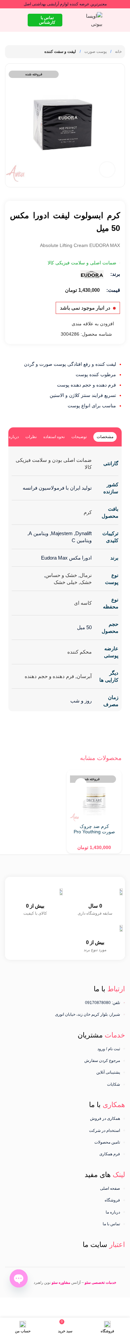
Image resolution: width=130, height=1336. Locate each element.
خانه (118, 51)
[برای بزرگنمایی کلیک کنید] (107, 169)
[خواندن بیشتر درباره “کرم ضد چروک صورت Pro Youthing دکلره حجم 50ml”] (81, 796)
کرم (88, 512)
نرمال (86, 575)
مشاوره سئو (61, 1282)
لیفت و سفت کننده (60, 51)
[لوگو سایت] (91, 19)
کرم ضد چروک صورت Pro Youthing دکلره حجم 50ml (94, 832)
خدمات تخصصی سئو (100, 1282)
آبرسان (84, 676)
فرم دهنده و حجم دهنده (49, 676)
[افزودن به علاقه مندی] (81, 784)
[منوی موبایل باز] (122, 20)
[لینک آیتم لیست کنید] (65, 1049)
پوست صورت (95, 51)
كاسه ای (83, 603)
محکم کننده (79, 652)
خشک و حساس (61, 575)
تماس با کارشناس (47, 20)
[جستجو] (8, 20)
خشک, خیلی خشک (73, 582)
